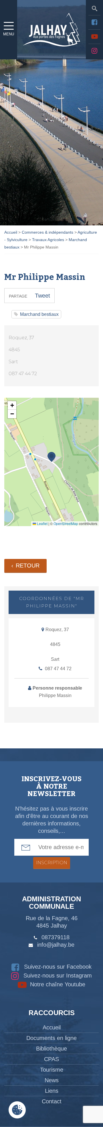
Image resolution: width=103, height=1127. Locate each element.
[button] (51, 457)
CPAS (51, 1059)
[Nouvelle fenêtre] (94, 22)
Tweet (42, 295)
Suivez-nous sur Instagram (57, 975)
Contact (52, 1101)
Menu (8, 34)
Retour (27, 565)
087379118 (55, 937)
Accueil (52, 1027)
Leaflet (41, 523)
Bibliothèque (51, 1048)
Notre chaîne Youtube (56, 984)
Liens (51, 1091)
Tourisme (51, 1070)
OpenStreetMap (66, 523)
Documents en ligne (51, 1038)
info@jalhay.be (55, 945)
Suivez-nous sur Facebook (57, 967)
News (52, 1080)
